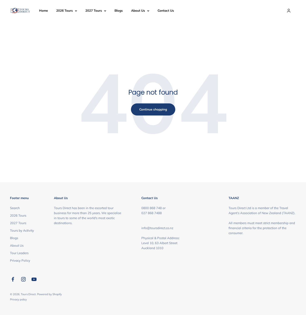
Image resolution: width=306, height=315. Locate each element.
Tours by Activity (22, 230)
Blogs (118, 11)
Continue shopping (153, 109)
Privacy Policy (20, 260)
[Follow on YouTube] (34, 279)
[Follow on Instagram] (23, 279)
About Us (138, 11)
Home (43, 11)
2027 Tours (93, 11)
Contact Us (166, 11)
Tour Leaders (19, 253)
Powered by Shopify (49, 294)
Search (15, 208)
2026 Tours (64, 11)
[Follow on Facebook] (13, 279)
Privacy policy (18, 299)
